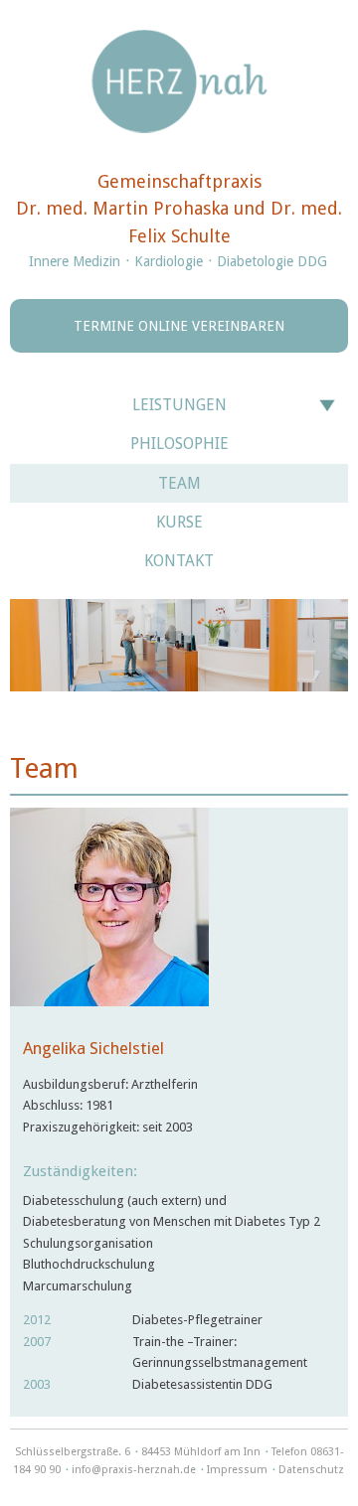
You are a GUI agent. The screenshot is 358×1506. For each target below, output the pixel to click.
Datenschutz (311, 1469)
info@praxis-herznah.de (134, 1469)
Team (179, 483)
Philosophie (179, 443)
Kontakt (179, 560)
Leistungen (179, 404)
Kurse (179, 522)
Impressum (237, 1469)
